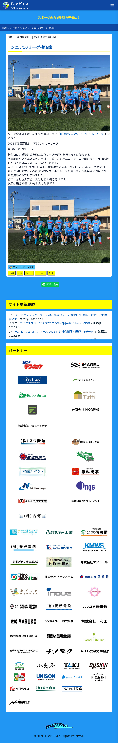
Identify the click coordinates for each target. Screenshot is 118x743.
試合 (15, 27)
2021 (11, 273)
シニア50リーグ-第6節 (43, 27)
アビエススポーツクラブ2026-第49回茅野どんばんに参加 (55, 323)
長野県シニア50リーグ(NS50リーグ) (82, 134)
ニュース (40, 273)
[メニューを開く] (112, 5)
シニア (23, 27)
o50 (20, 273)
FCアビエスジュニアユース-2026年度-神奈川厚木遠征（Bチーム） (55, 331)
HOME (5, 27)
